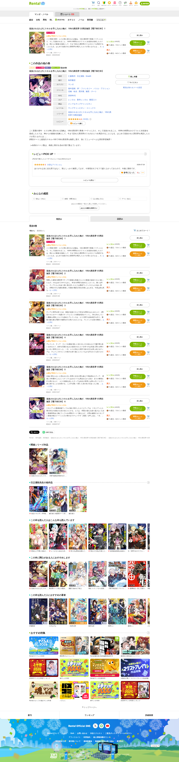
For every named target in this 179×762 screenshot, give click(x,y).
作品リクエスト (96, 733)
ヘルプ (64, 733)
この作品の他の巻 (40, 63)
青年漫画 (71, 88)
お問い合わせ (82, 733)
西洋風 (81, 91)
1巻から (32, 230)
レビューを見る (89, 180)
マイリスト (133, 82)
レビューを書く (78, 123)
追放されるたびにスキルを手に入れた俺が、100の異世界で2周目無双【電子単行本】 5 (74, 368)
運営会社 (120, 741)
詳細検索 (149, 715)
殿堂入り (93, 99)
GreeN (88, 76)
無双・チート (91, 91)
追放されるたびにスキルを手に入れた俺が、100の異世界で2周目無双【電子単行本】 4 (74, 336)
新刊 (30, 715)
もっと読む (53, 290)
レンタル (71, 99)
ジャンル (100, 20)
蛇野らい (111, 626)
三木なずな (52, 626)
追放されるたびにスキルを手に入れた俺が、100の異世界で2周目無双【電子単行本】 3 (74, 304)
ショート (68, 14)
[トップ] (34, 3)
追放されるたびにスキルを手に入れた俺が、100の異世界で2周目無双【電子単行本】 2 (74, 272)
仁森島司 (71, 76)
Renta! (31, 438)
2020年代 (72, 95)
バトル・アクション (102, 88)
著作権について (75, 741)
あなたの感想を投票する (89, 208)
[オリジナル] (60, 20)
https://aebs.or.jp (63, 758)
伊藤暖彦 (32, 626)
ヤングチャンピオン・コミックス (82, 108)
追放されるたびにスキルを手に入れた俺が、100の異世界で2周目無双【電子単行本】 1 (74, 237)
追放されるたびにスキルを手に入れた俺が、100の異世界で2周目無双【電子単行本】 (79, 438)
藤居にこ (131, 626)
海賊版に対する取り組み (104, 741)
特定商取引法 (61, 741)
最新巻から (41, 230)
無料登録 (146, 3)
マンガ (71, 84)
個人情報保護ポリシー (101, 737)
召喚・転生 (72, 91)
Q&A (72, 733)
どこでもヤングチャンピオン (80, 103)
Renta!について (53, 733)
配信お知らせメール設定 (132, 87)
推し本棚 (133, 76)
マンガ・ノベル (41, 14)
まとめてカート (142, 230)
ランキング (89, 715)
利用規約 (87, 737)
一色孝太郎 (72, 626)
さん (54, 164)
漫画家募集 (88, 741)
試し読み (140, 35)
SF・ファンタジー (84, 88)
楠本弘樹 (91, 626)
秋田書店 (71, 80)
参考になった (129, 172)
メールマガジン (126, 733)
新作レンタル (82, 99)
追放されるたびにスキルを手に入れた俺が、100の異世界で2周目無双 (89, 113)
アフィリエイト (75, 737)
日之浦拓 (80, 76)
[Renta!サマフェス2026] (42, 3)
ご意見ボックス (111, 733)
